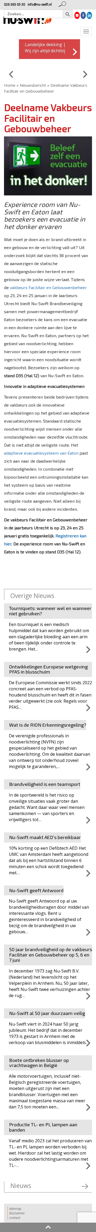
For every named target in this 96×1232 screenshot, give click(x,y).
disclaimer (17, 1213)
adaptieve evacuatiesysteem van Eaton (41, 452)
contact (14, 1217)
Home (9, 85)
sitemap (15, 1208)
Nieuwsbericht (33, 85)
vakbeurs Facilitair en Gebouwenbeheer (48, 287)
